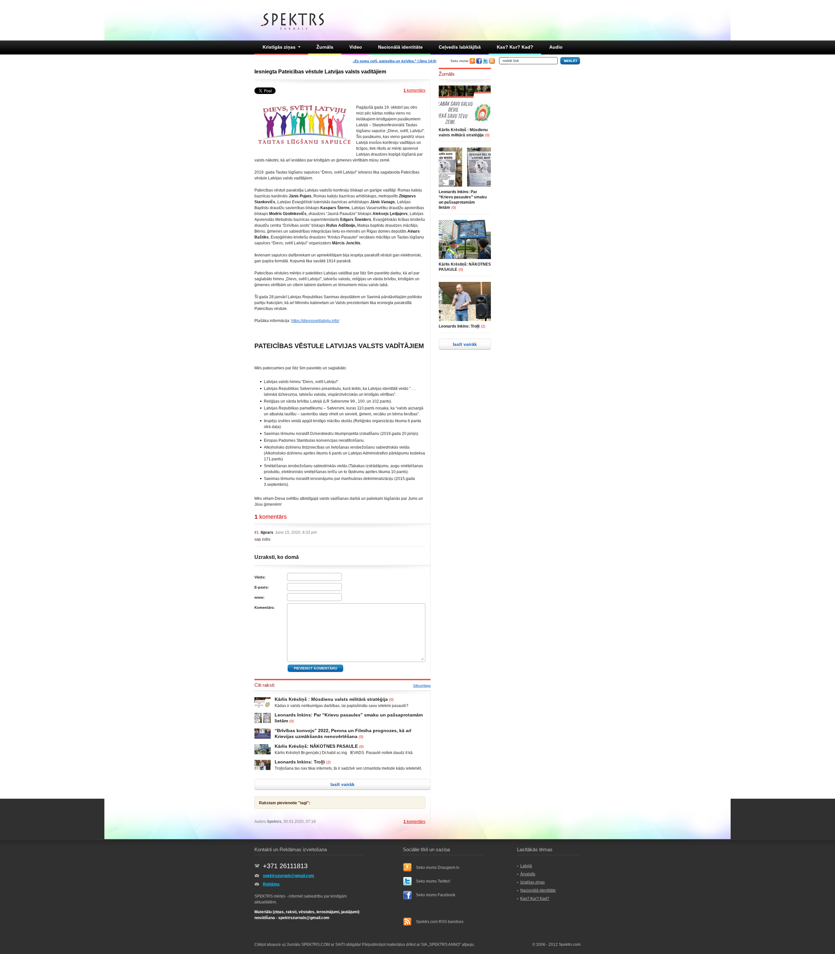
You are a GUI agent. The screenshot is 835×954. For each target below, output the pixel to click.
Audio (556, 47)
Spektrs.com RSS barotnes (439, 921)
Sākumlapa (422, 685)
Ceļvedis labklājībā (460, 47)
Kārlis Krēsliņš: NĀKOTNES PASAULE (316, 746)
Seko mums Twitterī (433, 881)
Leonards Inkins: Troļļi (300, 761)
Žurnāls (324, 47)
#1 (256, 532)
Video (355, 47)
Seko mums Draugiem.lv (437, 867)
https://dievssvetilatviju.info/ (315, 320)
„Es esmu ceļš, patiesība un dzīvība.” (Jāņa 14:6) (394, 61)
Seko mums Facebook (435, 895)
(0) (391, 699)
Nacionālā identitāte (400, 47)
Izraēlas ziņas (532, 882)
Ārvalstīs (527, 874)
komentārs (414, 90)
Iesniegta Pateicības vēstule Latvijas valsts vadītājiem (320, 71)
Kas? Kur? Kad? (515, 47)
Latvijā (526, 866)
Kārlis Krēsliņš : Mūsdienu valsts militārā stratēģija (331, 699)
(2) (328, 762)
